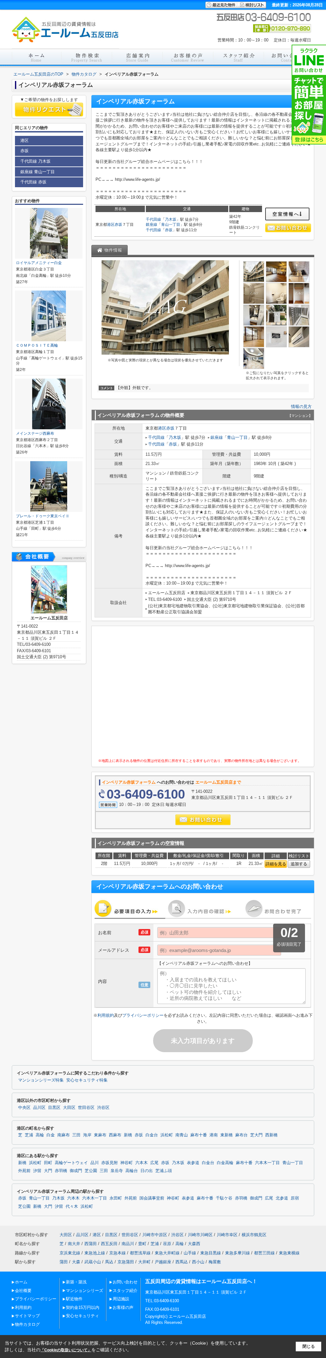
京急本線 (117, 1253)
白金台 (151, 1135)
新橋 (128, 1135)
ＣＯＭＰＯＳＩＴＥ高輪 (37, 345)
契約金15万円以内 (82, 1307)
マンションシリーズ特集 (41, 1080)
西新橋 (271, 1135)
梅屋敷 (215, 1261)
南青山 (181, 1135)
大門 (48, 1171)
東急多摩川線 (237, 1253)
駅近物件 (74, 1298)
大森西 (194, 1243)
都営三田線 (264, 1253)
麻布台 (241, 1135)
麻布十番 (198, 1135)
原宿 (295, 1198)
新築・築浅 (76, 1282)
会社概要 (23, 1290)
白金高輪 (225, 1163)
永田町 (116, 1198)
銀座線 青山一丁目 (37, 171)
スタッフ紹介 (125, 1290)
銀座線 (151, 224)
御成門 (76, 1171)
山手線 (190, 1253)
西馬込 (181, 1261)
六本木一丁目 (267, 1163)
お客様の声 (123, 1307)
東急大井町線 (167, 1253)
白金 (50, 1135)
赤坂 (118, 224)
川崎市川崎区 (200, 1234)
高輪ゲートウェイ (71, 1163)
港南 (213, 1135)
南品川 (128, 1243)
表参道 (193, 1163)
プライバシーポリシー (143, 1015)
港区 (111, 224)
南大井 (74, 1243)
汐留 (37, 1171)
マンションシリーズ (84, 1290)
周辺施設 (121, 1298)
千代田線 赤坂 (33, 182)
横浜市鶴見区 (254, 1234)
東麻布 (100, 1135)
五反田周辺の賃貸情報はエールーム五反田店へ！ (201, 1281)
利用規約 (105, 1015)
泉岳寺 (116, 1171)
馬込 (109, 1261)
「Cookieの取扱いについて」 (65, 1350)
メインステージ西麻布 (35, 433)
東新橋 (226, 1135)
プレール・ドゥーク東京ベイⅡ (42, 516)
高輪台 (131, 1171)
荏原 (167, 1243)
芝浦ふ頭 (163, 1171)
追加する (299, 863)
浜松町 (166, 1135)
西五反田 (109, 1243)
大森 (76, 1261)
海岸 (87, 1135)
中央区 (24, 1107)
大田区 (69, 1107)
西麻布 (115, 1135)
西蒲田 (90, 1243)
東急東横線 (289, 1253)
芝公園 (91, 1171)
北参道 (282, 1198)
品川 (94, 1163)
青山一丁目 (170, 224)
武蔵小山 (92, 1261)
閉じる (308, 1346)
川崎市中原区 (154, 1234)
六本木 (141, 1163)
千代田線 (153, 219)
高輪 (40, 1135)
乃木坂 (170, 219)
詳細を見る (276, 863)
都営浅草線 (140, 1253)
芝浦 (29, 1135)
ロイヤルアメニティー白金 (39, 263)
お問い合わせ (125, 1282)
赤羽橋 (61, 1171)
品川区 (39, 1107)
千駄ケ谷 (224, 1198)
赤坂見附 (109, 1163)
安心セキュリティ (82, 1315)
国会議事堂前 (151, 1198)
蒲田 (64, 1261)
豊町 (142, 1243)
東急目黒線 (210, 1253)
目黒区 (54, 1107)
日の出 (146, 1171)
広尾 (154, 1163)
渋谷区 (103, 1107)
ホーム (21, 1282)
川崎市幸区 (227, 1234)
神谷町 (126, 1163)
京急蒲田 (125, 1261)
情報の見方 (301, 406)
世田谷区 (86, 1107)
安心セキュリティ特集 (87, 1080)
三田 (76, 1135)
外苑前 (24, 1171)
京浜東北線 (70, 1253)
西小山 (198, 1261)
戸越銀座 (163, 1261)
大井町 (144, 1261)
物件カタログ (27, 1324)
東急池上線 (94, 1253)
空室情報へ (286, 214)
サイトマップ (27, 1315)
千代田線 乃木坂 (35, 161)
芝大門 (256, 1135)
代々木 (72, 1206)
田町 (48, 1163)
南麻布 (63, 1135)
